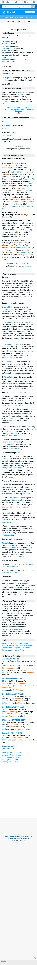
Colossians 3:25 (27, 571)
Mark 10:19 (14, 172)
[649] (2, 433)
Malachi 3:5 (14, 567)
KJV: (3, 670)
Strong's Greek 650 (9, 746)
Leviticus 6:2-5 (19, 564)
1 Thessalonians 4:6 (9, 573)
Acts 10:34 (26, 494)
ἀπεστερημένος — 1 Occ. (11, 755)
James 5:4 (30, 199)
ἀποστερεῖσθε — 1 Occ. (11, 760)
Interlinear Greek (8, 643)
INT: (3, 673)
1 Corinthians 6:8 (26, 172)
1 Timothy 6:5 (30, 190)
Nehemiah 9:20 (21, 248)
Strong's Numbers (8, 645)
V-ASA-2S (15, 659)
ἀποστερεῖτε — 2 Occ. (10, 762)
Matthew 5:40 (7, 535)
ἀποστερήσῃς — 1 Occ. (11, 757)
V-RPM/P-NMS (16, 733)
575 (19, 92)
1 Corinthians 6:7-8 (11, 322)
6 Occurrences (8, 748)
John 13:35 (17, 436)
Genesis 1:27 (7, 405)
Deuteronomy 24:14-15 (16, 468)
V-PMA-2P (20, 707)
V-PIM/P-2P (20, 679)
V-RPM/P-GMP (19, 720)
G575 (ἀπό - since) (21, 60)
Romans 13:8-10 (13, 418)
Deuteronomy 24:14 (9, 206)
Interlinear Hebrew (23, 643)
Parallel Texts (19, 650)
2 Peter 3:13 (21, 556)
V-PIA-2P (19, 694)
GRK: (4, 661)
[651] (34, 433)
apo (7, 78)
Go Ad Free (3, 960)
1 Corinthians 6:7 (9, 679)
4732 (7, 94)
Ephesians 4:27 (15, 449)
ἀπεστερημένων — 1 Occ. (11, 753)
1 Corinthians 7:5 (27, 179)
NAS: (4, 666)
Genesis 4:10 (17, 547)
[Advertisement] (18, 806)
